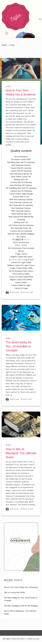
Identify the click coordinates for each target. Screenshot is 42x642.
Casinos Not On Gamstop (21, 182)
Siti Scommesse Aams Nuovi (21, 271)
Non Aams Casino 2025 (21, 159)
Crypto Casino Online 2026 (21, 268)
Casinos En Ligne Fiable (21, 262)
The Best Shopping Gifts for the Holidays (21, 606)
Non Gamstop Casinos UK (21, 174)
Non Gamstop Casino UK (21, 228)
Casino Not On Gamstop (21, 168)
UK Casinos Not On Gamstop (21, 225)
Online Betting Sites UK (21, 214)
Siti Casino (21, 237)
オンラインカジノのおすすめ (21, 260)
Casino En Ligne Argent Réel (21, 277)
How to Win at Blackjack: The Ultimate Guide (21, 453)
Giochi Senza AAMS (21, 274)
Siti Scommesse (21, 157)
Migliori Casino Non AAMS (21, 280)
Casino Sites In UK (21, 197)
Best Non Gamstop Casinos (21, 199)
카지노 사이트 (21, 245)
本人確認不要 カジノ (21, 239)
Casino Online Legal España (21, 194)
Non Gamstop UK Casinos (21, 185)
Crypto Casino (21, 254)
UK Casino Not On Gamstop (21, 205)
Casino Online (21, 282)
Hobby (8, 86)
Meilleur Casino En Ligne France (21, 265)
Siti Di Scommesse (21, 242)
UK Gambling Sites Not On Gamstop (21, 188)
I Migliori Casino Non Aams (21, 257)
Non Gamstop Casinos (21, 165)
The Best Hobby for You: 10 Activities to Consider (18, 346)
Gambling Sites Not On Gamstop (21, 162)
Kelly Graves (14, 292)
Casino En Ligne (21, 288)
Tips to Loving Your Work (14, 592)
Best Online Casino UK (21, 177)
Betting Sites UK (21, 179)
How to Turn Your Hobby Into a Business (21, 587)
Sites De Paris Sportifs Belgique (21, 234)
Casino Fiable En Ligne (21, 285)
